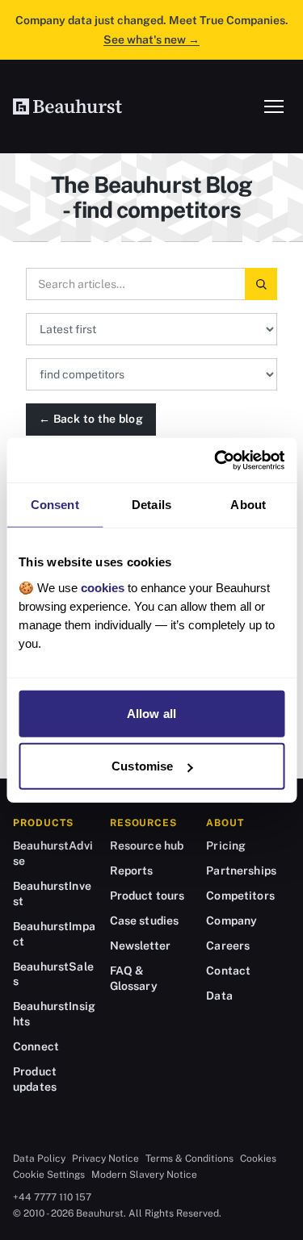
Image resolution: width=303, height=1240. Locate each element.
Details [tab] (151, 504)
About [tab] (248, 504)
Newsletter (140, 945)
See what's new (151, 39)
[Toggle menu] (274, 106)
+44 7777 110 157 (52, 1197)
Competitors (240, 895)
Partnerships (241, 870)
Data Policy (39, 1158)
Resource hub (147, 845)
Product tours (147, 895)
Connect (36, 1046)
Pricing (226, 845)
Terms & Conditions (189, 1158)
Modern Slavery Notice (144, 1174)
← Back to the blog (91, 418)
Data (219, 995)
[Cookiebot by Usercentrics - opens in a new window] (215, 459)
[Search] (261, 284)
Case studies (144, 920)
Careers (228, 945)
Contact (228, 970)
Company (231, 920)
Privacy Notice (105, 1158)
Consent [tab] (55, 504)
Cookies (258, 1158)
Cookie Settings (49, 1174)
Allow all (151, 713)
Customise (142, 766)
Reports (132, 870)
